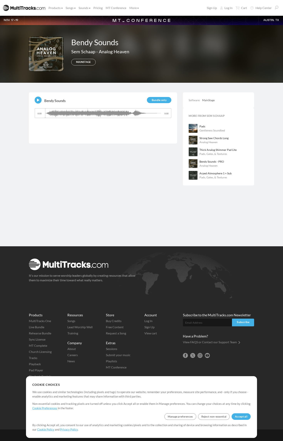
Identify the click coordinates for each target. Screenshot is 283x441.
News (71, 361)
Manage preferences (180, 416)
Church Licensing (40, 351)
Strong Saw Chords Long (214, 138)
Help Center (263, 8)
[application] (103, 115)
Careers (72, 355)
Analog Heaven (114, 51)
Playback (35, 364)
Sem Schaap (83, 51)
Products (55, 8)
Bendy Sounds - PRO (211, 161)
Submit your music (118, 355)
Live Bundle (36, 327)
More (133, 8)
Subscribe (243, 322)
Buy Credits (113, 321)
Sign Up (212, 8)
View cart (150, 333)
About (71, 349)
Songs (70, 8)
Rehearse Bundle (40, 333)
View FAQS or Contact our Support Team (210, 342)
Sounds (83, 8)
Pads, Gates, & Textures (213, 153)
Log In (228, 8)
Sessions (111, 349)
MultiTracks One (40, 321)
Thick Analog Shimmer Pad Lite (218, 149)
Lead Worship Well (80, 327)
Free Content (115, 327)
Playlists (111, 361)
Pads (202, 126)
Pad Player (36, 370)
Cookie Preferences (44, 408)
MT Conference (116, 8)
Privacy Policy (69, 429)
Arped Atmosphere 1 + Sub (215, 173)
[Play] (38, 100)
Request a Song (116, 333)
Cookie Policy (45, 429)
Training (72, 333)
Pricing (98, 8)
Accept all (241, 416)
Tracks (33, 358)
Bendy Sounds (55, 101)
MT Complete (38, 345)
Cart (244, 8)
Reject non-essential (214, 416)
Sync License (37, 339)
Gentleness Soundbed (212, 130)
